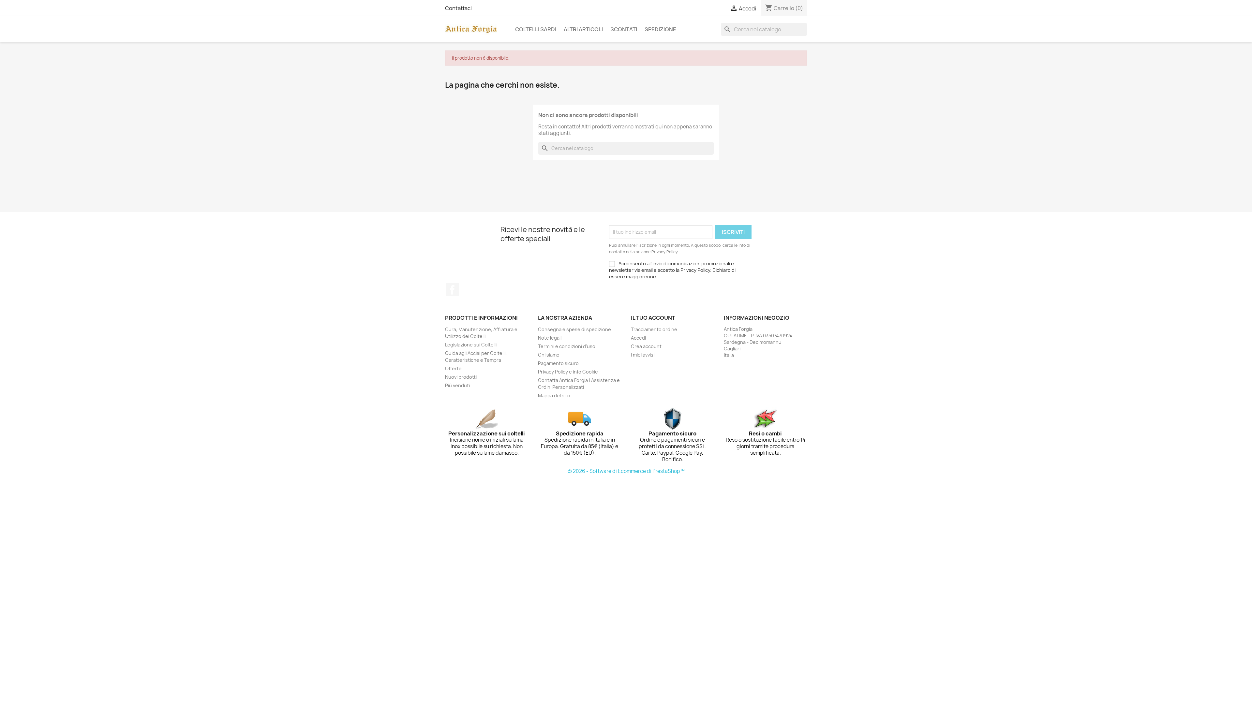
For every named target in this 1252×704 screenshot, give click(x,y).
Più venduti (457, 385)
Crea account (646, 346)
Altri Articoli (583, 29)
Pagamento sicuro (558, 363)
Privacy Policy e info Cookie (568, 372)
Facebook (452, 289)
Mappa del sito (554, 395)
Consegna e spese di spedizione (574, 329)
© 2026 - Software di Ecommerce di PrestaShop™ (626, 471)
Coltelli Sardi (535, 29)
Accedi (638, 338)
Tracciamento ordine (654, 329)
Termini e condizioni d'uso (566, 346)
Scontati (623, 29)
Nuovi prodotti (461, 377)
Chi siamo (548, 355)
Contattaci (458, 8)
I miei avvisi (642, 355)
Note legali (549, 338)
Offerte (453, 368)
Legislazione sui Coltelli (471, 345)
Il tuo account (653, 317)
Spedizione (660, 29)
